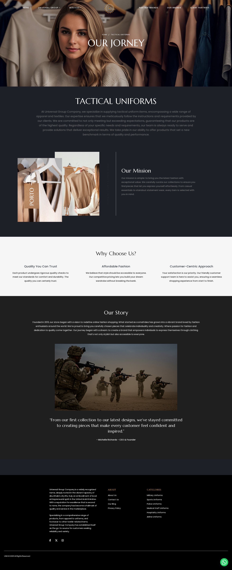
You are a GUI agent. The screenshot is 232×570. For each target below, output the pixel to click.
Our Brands (174, 7)
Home (26, 7)
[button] (224, 562)
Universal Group (48, 7)
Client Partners (199, 7)
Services (74, 7)
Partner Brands (148, 7)
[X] (56, 540)
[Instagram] (62, 540)
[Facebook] (50, 540)
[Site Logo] (109, 8)
